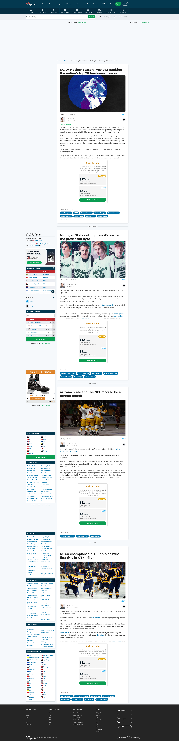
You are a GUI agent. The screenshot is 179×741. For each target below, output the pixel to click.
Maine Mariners (31, 618)
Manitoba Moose (45, 539)
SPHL (30, 444)
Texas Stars (44, 564)
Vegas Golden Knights (47, 496)
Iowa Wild (29, 572)
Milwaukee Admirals (46, 541)
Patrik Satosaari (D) (34, 281)
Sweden (28, 713)
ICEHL (31, 699)
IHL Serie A (46, 657)
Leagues (60, 4)
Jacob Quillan (64, 633)
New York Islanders (46, 468)
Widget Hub (99, 713)
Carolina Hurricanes (32, 475)
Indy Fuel (29, 608)
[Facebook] (27, 234)
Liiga (44, 446)
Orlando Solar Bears (46, 588)
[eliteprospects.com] (31, 4)
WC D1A (31, 697)
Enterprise (99, 729)
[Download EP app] (40, 257)
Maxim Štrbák (118, 316)
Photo (97, 722)
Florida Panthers (31, 491)
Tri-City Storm (44, 639)
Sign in (125, 4)
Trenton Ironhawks (46, 607)
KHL (44, 441)
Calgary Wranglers (32, 544)
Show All (64, 220)
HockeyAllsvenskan (34, 657)
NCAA (44, 281)
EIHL (44, 662)
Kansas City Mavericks (33, 615)
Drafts (77, 4)
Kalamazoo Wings (32, 613)
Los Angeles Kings (32, 494)
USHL (44, 437)
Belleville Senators (32, 541)
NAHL (44, 439)
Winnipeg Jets (44, 501)
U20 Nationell (33, 660)
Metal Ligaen (32, 669)
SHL (44, 444)
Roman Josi (34, 332)
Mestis (31, 667)
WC (30, 695)
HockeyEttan (46, 274)
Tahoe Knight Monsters (47, 603)
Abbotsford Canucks (32, 537)
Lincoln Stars (30, 645)
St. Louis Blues (45, 484)
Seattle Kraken (45, 482)
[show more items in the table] (53, 291)
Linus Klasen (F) (33, 274)
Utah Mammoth (45, 491)
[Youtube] (36, 234)
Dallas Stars (30, 484)
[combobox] (61, 17)
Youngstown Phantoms (47, 646)
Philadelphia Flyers (46, 475)
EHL (30, 671)
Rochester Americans (46, 548)
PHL (44, 669)
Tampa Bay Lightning (46, 487)
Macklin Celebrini (36, 326)
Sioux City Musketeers (47, 635)
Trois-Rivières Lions (46, 610)
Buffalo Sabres (31, 470)
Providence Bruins (46, 546)
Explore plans (92, 200)
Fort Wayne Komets (32, 597)
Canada (27, 715)
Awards (95, 4)
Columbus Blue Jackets (33, 482)
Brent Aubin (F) (33, 277)
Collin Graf (100, 635)
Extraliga (45, 451)
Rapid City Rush (45, 590)
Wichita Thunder (45, 617)
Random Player (105, 17)
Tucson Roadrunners (46, 568)
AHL (30, 439)
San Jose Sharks (45, 480)
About (97, 715)
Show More (40, 339)
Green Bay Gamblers (32, 643)
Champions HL (33, 674)
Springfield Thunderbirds (44, 558)
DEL (30, 688)
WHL (30, 448)
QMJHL (31, 453)
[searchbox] (61, 17)
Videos (68, 4)
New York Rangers (46, 470)
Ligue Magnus (47, 660)
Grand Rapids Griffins (33, 559)
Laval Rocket (30, 575)
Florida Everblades (32, 595)
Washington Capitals (46, 498)
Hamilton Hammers (32, 561)
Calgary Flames (31, 473)
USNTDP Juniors (45, 642)
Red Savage (86, 319)
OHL (30, 451)
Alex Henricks (38, 240)
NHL (30, 437)
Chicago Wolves (31, 548)
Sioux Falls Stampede (46, 637)
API (97, 724)
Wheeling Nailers (45, 614)
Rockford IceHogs (45, 551)
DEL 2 (30, 690)
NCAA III (45, 683)
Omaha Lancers (45, 632)
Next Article (92, 226)
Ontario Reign (44, 544)
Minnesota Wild (31, 496)
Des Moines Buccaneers (33, 634)
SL (30, 685)
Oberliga (31, 692)
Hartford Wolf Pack (32, 564)
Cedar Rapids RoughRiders (30, 628)
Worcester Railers (45, 619)
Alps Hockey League (48, 655)
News (58, 61)
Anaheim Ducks (31, 466)
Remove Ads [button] (145, 22)
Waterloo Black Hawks (47, 644)
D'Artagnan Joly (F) (34, 287)
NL (43, 448)
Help (97, 717)
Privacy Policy (99, 720)
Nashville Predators (32, 501)
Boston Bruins (31, 468)
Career (98, 731)
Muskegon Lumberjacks (47, 630)
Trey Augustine (118, 314)
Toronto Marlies (45, 566)
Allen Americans (31, 586)
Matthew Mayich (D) (34, 284)
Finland (27, 720)
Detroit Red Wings (32, 487)
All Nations (28, 724)
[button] (122, 11)
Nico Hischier (34, 336)
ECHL (30, 441)
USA (27, 717)
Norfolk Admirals (45, 586)
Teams (51, 4)
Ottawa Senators (45, 473)
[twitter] (124, 119)
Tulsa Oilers (44, 612)
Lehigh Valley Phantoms (47, 537)
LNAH (44, 685)
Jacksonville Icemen (32, 611)
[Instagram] (33, 234)
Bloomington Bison (32, 590)
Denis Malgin (34, 329)
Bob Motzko (95, 618)
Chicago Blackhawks (32, 477)
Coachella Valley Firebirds (31, 553)
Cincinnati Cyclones (32, 593)
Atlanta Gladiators (32, 588)
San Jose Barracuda (46, 555)
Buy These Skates (39, 398)
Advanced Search (121, 17)
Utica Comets (44, 571)
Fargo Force (30, 640)
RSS (97, 727)
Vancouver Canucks (46, 494)
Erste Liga (45, 667)
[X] (30, 234)
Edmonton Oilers (31, 489)
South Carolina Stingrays (45, 599)
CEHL (44, 664)
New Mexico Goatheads (47, 583)
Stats (43, 4)
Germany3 (46, 277)
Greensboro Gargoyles (33, 600)
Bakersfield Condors (32, 539)
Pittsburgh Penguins (46, 477)
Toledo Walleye (45, 605)
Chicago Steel (30, 632)
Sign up (118, 4)
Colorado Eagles (31, 557)
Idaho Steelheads (31, 606)
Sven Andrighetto (36, 322)
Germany (28, 722)
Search (91, 17)
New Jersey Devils (45, 466)
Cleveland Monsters (32, 551)
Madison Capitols (45, 628)
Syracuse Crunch (45, 561)
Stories (87, 4)
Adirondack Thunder (32, 583)
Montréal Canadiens (32, 498)
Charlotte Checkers (32, 546)
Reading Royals (45, 593)
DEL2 (44, 287)
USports (45, 688)
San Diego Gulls (45, 553)
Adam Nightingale (107, 305)
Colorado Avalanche (32, 480)
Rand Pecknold (116, 641)
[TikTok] (39, 234)
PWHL (44, 697)
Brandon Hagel (41, 244)
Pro (111, 4)
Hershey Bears (31, 570)
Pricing (104, 4)
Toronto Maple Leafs (46, 489)
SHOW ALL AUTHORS (65, 125)
